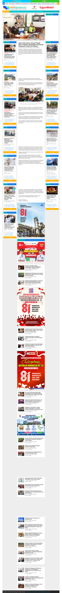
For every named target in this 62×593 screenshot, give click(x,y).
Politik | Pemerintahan (25, 3)
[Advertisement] (31, 66)
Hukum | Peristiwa (12, 3)
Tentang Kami (29, 591)
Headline (6, 3)
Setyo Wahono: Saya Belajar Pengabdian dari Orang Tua (10, 207)
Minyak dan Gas (18, 3)
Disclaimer (34, 591)
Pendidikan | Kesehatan (33, 3)
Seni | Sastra (52, 3)
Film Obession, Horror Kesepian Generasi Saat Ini (52, 207)
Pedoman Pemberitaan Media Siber (43, 591)
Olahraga (39, 3)
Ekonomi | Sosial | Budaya (45, 3)
